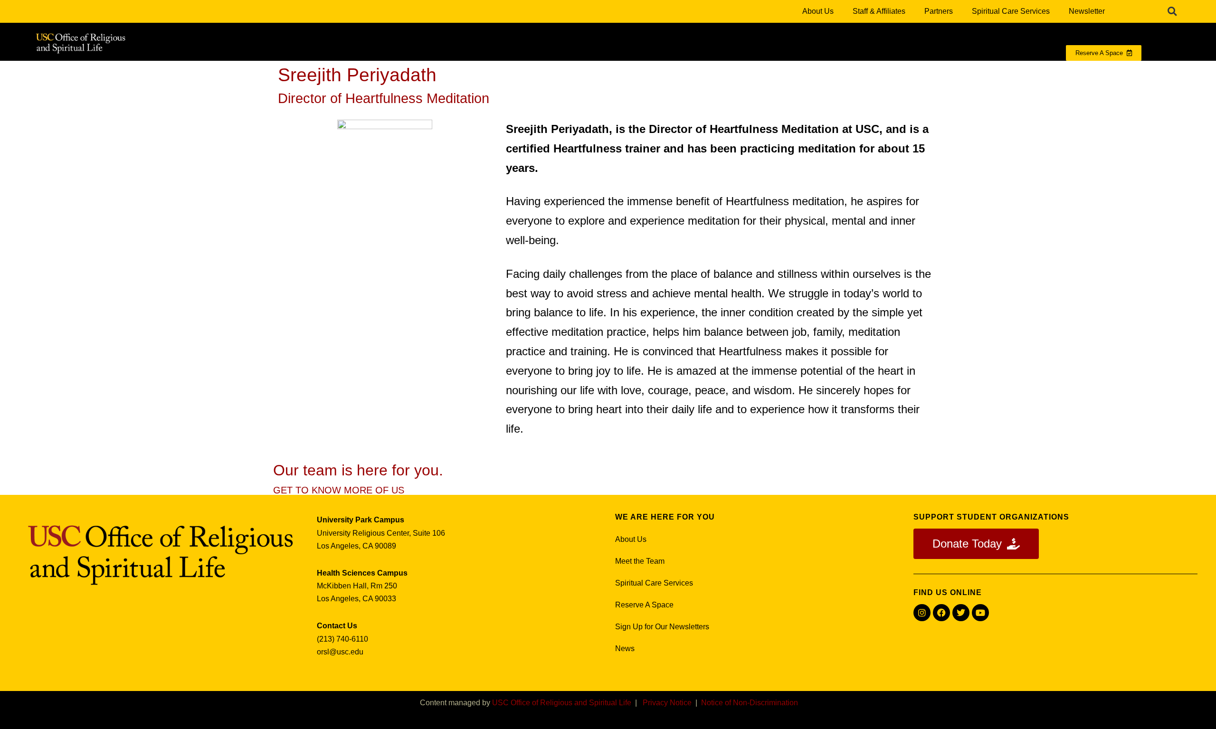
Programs (639, 72)
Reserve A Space (644, 605)
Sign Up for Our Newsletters (662, 627)
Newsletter (1087, 11)
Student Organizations (899, 72)
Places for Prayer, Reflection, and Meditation (759, 72)
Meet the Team (640, 561)
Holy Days (983, 72)
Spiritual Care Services (1011, 11)
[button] (1172, 11)
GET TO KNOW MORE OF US (338, 490)
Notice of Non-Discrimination (749, 703)
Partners (938, 11)
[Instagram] (922, 612)
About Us (818, 11)
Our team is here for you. (358, 470)
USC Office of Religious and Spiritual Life (561, 703)
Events (1041, 72)
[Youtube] (980, 612)
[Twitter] (960, 612)
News (625, 648)
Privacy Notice (667, 703)
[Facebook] (941, 612)
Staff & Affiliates (879, 11)
